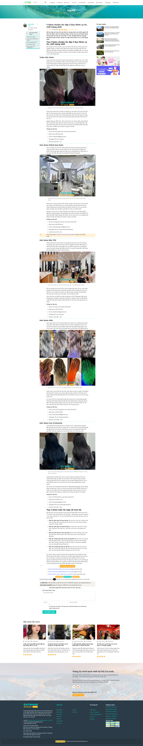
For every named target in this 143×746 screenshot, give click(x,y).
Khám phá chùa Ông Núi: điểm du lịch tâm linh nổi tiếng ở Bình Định (111, 27)
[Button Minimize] (28, 33)
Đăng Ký (53, 2)
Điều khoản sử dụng (111, 709)
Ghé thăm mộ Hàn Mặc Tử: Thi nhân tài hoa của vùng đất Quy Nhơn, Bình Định (112, 33)
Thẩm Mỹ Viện (66, 12)
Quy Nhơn (48, 29)
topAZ (55, 12)
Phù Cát (59, 716)
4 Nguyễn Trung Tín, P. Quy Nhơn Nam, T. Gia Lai (40, 720)
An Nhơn (59, 714)
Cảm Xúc (60, 2)
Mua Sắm (91, 2)
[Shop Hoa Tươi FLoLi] (108, 61)
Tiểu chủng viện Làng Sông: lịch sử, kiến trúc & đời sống (111, 51)
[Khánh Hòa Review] (108, 726)
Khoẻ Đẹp (60, 12)
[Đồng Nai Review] (117, 724)
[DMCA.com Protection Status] (60, 741)
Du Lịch (67, 2)
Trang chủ (50, 12)
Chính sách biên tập (111, 711)
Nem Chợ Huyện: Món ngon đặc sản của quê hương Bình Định (112, 45)
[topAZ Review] (117, 726)
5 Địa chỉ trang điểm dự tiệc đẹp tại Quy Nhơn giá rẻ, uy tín (34, 644)
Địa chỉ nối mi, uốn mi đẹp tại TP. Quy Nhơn (61, 574)
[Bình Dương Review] (108, 724)
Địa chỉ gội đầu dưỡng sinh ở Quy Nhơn (60, 569)
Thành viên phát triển (96, 714)
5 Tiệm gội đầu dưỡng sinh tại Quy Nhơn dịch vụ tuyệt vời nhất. (82, 644)
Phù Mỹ (59, 718)
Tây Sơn (59, 723)
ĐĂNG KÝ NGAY (78, 695)
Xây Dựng (107, 2)
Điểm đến (59, 705)
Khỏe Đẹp (82, 2)
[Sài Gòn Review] (108, 722)
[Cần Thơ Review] (112, 724)
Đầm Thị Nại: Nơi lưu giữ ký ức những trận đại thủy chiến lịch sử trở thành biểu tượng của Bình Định (111, 40)
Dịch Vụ (74, 2)
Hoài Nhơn (60, 721)
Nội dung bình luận (49, 590)
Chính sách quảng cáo (112, 714)
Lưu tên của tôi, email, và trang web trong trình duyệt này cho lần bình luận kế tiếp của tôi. (67, 607)
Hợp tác (93, 719)
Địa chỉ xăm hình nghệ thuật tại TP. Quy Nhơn (61, 571)
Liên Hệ (93, 717)
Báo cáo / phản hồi (111, 716)
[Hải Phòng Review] (112, 726)
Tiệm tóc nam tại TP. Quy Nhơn (66, 234)
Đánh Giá (116, 2)
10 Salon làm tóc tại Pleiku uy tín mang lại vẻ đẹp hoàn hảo (58, 644)
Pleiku (74, 710)
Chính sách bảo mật (111, 707)
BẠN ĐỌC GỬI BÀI (111, 718)
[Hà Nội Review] (112, 722)
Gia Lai (75, 712)
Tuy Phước (59, 712)
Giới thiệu (93, 710)
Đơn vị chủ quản (95, 712)
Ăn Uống (100, 2)
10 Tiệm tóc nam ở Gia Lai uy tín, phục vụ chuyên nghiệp (107, 644)
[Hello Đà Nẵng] (117, 722)
